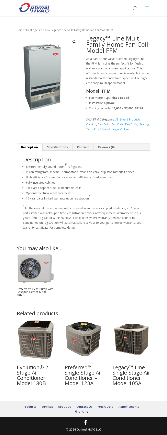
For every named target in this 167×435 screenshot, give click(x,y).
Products (30, 407)
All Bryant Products (128, 119)
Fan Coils (43, 30)
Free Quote (105, 407)
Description (29, 147)
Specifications (57, 147)
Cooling (91, 124)
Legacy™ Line (121, 129)
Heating (31, 30)
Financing (81, 411)
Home (20, 30)
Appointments (129, 407)
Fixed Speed (102, 129)
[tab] (29, 147)
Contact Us (84, 407)
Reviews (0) (106, 147)
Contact (83, 147)
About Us (64, 407)
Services (47, 407)
